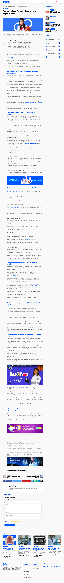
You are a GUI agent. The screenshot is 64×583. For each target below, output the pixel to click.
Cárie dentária (10, 207)
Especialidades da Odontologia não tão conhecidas (19, 406)
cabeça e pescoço (17, 275)
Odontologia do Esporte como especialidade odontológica (19, 42)
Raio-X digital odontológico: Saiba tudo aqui (24, 549)
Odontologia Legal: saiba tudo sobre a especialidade (19, 408)
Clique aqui (28, 416)
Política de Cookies (35, 566)
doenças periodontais (26, 222)
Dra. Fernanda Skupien (7, 556)
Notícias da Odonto (53, 16)
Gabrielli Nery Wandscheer (14, 486)
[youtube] (47, 566)
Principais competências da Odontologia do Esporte (18, 43)
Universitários (53, 22)
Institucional (26, 568)
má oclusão (28, 239)
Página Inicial (5, 6)
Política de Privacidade (27, 577)
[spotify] (57, 566)
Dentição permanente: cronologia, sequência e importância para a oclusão (9, 549)
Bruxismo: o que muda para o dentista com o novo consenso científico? (55, 19)
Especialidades (10, 6)
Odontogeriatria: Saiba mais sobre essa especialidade (19, 410)
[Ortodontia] (53, 50)
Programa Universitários (26, 574)
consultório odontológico (10, 470)
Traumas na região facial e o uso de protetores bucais (18, 46)
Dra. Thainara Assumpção (52, 554)
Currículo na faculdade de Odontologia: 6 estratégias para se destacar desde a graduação (55, 32)
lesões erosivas (17, 207)
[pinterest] (52, 566)
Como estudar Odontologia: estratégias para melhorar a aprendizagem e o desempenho (55, 26)
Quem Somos (26, 566)
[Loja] (57, 1)
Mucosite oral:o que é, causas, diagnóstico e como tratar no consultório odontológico (55, 13)
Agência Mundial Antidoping (31, 143)
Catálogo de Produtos (27, 575)
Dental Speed (20, 413)
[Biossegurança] (53, 39)
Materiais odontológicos (22, 470)
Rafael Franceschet (22, 555)
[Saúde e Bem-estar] (53, 53)
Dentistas (17, 470)
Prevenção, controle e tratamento (15, 150)
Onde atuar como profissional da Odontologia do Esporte (19, 47)
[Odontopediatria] (53, 46)
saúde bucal (10, 57)
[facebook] (44, 566)
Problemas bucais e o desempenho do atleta (17, 45)
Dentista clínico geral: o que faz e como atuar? (54, 549)
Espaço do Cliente (26, 571)
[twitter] (54, 566)
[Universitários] (53, 57)
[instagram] (49, 566)
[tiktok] (59, 566)
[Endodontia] (53, 43)
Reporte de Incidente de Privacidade (36, 569)
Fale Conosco (26, 578)
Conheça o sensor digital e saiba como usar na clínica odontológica (38, 549)
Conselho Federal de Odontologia (14, 77)
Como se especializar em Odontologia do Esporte (18, 48)
